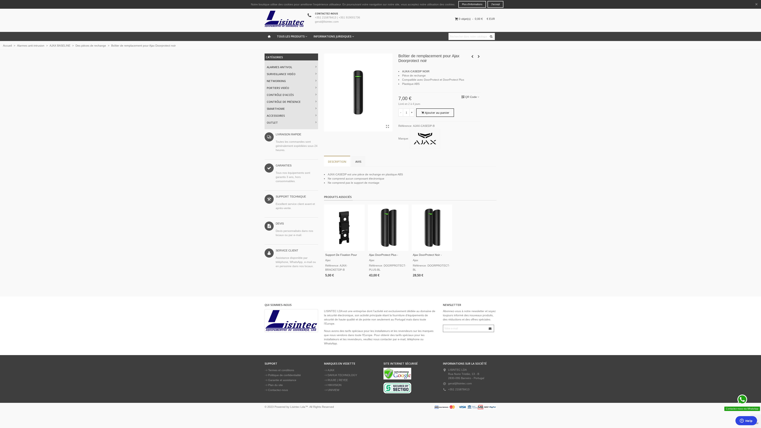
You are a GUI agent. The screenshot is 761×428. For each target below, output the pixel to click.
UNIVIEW (333, 390)
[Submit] (490, 328)
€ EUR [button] (491, 18)
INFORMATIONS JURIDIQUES (332, 36)
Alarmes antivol (279, 67)
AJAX (331, 370)
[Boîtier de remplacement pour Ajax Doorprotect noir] (387, 127)
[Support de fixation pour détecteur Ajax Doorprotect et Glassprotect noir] (344, 227)
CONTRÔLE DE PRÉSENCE (284, 102)
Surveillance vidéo (281, 74)
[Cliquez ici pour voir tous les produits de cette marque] (425, 138)
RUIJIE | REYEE (338, 380)
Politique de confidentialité (284, 375)
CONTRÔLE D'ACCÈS (280, 95)
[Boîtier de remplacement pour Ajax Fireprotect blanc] (472, 56)
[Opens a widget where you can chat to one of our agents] (746, 421)
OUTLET (272, 122)
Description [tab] (337, 161)
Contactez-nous (278, 390)
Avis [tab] (358, 161)
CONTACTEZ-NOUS (326, 13)
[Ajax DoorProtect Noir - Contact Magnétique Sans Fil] (432, 227)
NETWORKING (276, 81)
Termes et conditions (281, 370)
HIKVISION (334, 385)
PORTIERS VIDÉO (278, 88)
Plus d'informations (472, 4)
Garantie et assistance (282, 380)
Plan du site (275, 385)
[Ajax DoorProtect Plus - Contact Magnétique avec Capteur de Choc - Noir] (388, 227)
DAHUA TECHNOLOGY (342, 375)
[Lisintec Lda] (284, 19)
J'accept (495, 4)
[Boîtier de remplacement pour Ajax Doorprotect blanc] (479, 56)
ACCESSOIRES (276, 116)
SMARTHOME (276, 109)
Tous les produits (291, 36)
